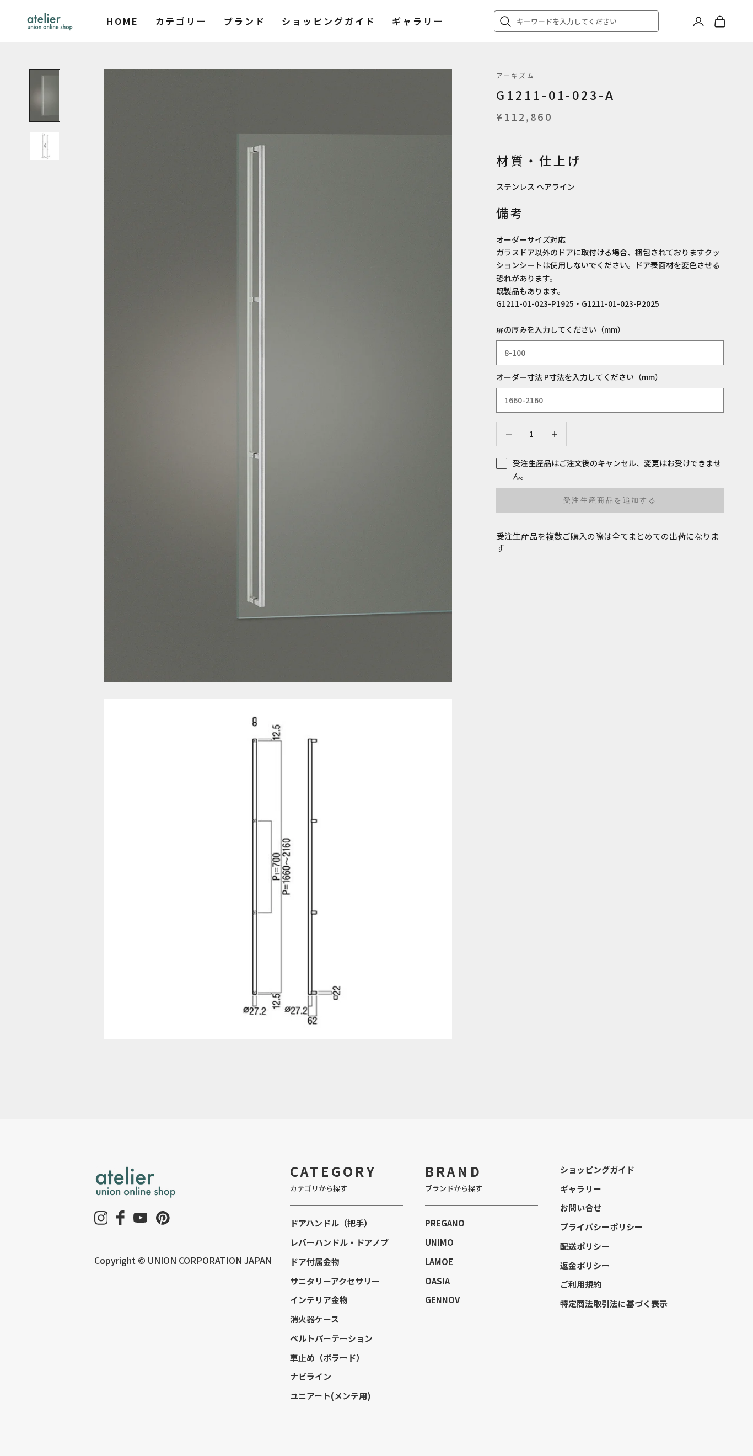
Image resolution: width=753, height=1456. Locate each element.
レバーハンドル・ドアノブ (339, 1242)
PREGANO (445, 1223)
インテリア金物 (319, 1299)
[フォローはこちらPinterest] (163, 1218)
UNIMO (439, 1242)
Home (122, 21)
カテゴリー (181, 21)
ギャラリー (418, 21)
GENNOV (442, 1299)
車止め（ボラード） (327, 1357)
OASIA (437, 1281)
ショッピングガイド (328, 21)
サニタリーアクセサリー (335, 1281)
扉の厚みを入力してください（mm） (560, 329)
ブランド (245, 21)
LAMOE (439, 1261)
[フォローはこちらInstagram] (101, 1218)
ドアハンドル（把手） (331, 1223)
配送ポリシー (585, 1246)
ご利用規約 (580, 1284)
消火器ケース (314, 1319)
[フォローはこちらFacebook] (120, 1217)
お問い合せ (580, 1207)
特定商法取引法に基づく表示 (614, 1303)
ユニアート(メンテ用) (330, 1395)
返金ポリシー (585, 1265)
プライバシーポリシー (601, 1227)
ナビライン (310, 1376)
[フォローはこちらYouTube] (140, 1218)
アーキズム (515, 75)
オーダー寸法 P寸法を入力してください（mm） (579, 376)
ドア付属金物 (315, 1261)
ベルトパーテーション (331, 1338)
